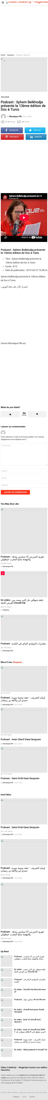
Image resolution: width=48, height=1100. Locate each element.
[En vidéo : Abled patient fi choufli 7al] (6, 1052)
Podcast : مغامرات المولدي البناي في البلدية (23, 643)
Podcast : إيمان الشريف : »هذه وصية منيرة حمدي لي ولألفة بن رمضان (23, 699)
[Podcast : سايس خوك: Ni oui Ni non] (6, 1002)
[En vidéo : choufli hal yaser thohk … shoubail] (6, 1012)
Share (4, 61)
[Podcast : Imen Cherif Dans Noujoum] (24, 721)
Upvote (10, 414)
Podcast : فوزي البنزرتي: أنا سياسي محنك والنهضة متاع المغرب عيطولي (22, 558)
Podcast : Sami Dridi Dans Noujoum (20, 778)
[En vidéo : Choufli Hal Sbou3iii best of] (6, 992)
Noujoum (17, 662)
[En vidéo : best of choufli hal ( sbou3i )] (6, 1022)
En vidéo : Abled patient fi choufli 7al (30, 1049)
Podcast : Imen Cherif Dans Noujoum (21, 739)
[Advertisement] (24, 29)
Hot (3, 573)
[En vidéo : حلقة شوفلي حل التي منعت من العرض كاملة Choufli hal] (24, 584)
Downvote (37, 414)
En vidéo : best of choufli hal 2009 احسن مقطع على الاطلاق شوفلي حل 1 (30, 1030)
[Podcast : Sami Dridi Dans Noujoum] (24, 760)
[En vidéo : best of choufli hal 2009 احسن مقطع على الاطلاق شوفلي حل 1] (6, 1032)
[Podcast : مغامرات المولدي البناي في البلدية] (24, 628)
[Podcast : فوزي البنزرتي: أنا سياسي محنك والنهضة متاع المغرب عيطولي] (24, 531)
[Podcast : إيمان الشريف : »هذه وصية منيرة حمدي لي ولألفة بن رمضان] (24, 679)
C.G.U (24, 1097)
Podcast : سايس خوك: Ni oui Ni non (29, 999)
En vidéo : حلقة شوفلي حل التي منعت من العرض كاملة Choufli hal (22, 601)
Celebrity (16, 1097)
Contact (32, 1097)
